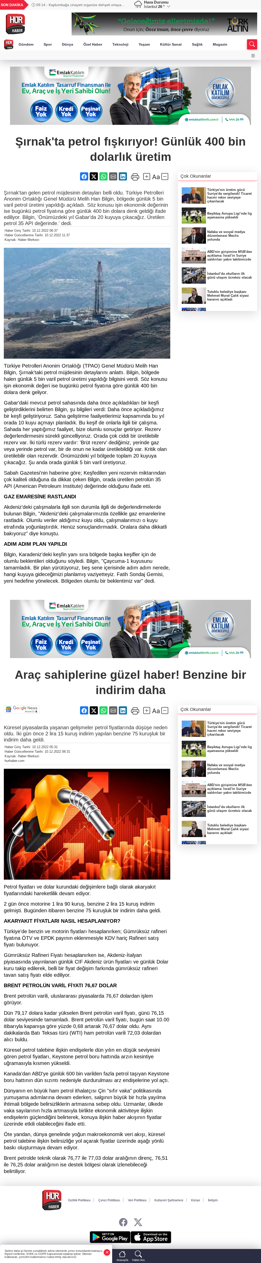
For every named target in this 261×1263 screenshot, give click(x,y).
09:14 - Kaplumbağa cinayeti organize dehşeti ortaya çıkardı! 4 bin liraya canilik (76, 5)
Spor (48, 44)
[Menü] (253, 55)
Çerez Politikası (109, 1200)
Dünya (67, 44)
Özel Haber (92, 44)
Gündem (26, 44)
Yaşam (144, 44)
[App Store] (150, 1237)
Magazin (220, 44)
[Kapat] (107, 1252)
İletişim (213, 1200)
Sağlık (197, 44)
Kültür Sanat (171, 44)
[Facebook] (123, 1222)
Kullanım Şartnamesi (168, 1200)
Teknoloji (120, 44)
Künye (195, 1200)
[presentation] (121, 4)
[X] (138, 1222)
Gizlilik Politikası (79, 1200)
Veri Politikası (137, 1200)
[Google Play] (110, 1237)
